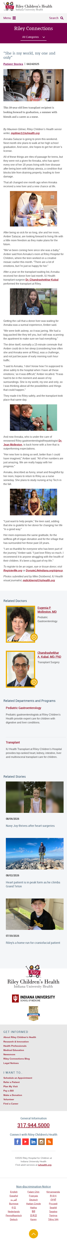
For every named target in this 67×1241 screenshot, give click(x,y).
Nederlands (14, 1211)
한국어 (53, 1195)
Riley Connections (33, 28)
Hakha (33, 1207)
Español (14, 1195)
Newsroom (9, 1054)
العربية (14, 1199)
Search (53, 18)
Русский (53, 1203)
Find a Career (10, 1103)
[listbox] (33, 37)
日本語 (33, 1215)
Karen (33, 1219)
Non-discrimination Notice (33, 1186)
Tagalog (53, 1211)
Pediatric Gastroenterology (23, 708)
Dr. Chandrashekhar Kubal (42, 279)
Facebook (17, 1141)
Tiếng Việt (53, 1219)
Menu (7, 18)
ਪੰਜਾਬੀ (53, 1199)
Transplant (13, 742)
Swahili (53, 1207)
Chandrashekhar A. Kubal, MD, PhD (49, 655)
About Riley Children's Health (19, 1037)
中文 (14, 1207)
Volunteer (8, 1099)
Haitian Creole (33, 1203)
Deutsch (33, 1199)
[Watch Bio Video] (20, 624)
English (14, 1191)
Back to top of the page (33, 1233)
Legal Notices (11, 1063)
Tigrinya (53, 1215)
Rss (49, 1141)
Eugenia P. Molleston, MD (47, 610)
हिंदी (33, 1211)
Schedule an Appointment (17, 1078)
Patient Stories (13, 64)
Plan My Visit (10, 1086)
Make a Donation (12, 1095)
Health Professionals (15, 1046)
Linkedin (33, 1141)
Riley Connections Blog (16, 1058)
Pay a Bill (8, 1090)
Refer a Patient (11, 1082)
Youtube (25, 1141)
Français (33, 1195)
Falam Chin (33, 1191)
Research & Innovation (16, 1041)
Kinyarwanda (53, 1191)
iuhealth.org (45, 1165)
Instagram (41, 1141)
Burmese (13, 1203)
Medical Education (13, 1050)
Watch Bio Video (21, 637)
